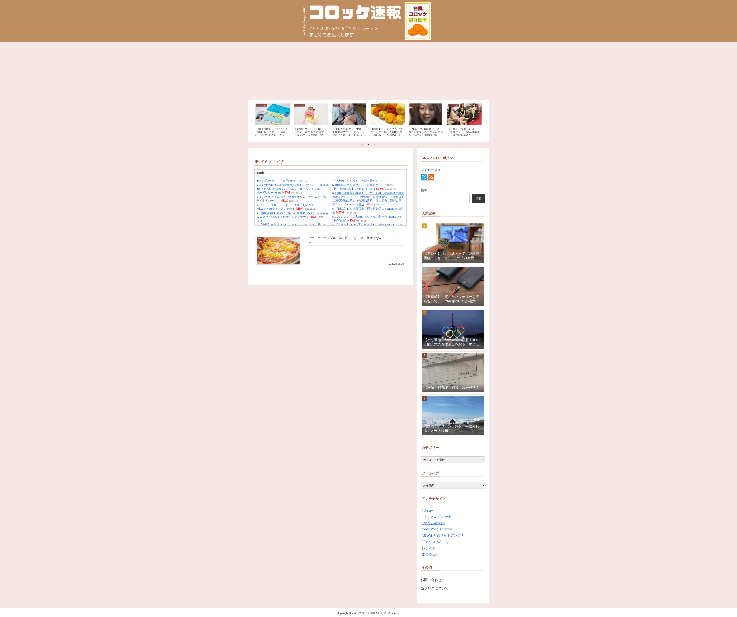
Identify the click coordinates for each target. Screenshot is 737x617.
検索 (424, 190)
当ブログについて (434, 588)
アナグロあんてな (435, 542)
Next (486, 121)
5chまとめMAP (433, 523)
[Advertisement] (368, 71)
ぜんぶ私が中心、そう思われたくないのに (284, 180)
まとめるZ (430, 554)
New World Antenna (437, 529)
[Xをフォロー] (424, 177)
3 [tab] (374, 145)
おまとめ (428, 548)
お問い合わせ (431, 580)
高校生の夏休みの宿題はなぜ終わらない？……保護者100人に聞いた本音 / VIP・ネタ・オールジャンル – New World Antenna (292, 188)
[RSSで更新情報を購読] (431, 177)
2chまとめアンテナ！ (438, 517)
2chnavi (428, 511)
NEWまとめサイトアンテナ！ (445, 535)
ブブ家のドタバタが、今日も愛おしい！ (358, 180)
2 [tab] (368, 145)
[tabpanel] (272, 120)
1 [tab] (363, 145)
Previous (251, 121)
